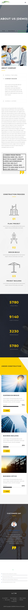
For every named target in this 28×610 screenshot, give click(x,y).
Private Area (14, 601)
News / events (23, 598)
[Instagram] (14, 593)
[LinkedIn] (12, 593)
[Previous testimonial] (1, 535)
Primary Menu (25, 2)
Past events (7, 599)
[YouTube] (15, 593)
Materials (15, 599)
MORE (6, 410)
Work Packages (13, 598)
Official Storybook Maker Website (10, 579)
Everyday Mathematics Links (8, 582)
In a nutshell (4, 598)
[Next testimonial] (26, 535)
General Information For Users (9, 573)
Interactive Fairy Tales (7, 576)
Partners (21, 599)
